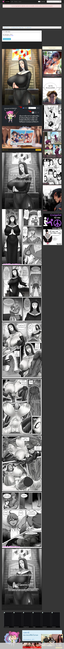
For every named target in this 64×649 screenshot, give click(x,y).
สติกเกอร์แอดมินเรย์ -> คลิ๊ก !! (28, 639)
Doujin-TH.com (6, 27)
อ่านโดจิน (8, 1)
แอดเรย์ (26, 632)
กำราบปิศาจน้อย (28, 27)
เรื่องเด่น (15, 1)
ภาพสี (12, 1)
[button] (7, 39)
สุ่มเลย (20, 1)
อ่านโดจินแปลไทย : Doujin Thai (17, 27)
